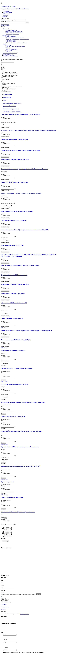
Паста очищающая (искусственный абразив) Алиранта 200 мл (20, 265)
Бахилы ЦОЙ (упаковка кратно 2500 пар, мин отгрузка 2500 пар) (21, 431)
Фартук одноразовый (7, 482)
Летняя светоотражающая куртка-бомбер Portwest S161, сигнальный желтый (24, 169)
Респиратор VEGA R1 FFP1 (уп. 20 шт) (13, 293)
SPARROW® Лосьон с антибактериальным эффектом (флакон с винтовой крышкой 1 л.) (28, 130)
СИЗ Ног (8, 48)
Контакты (26, 8)
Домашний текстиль (8, 54)
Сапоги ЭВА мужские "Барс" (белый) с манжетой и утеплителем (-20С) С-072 (24, 230)
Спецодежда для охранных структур (15, 37)
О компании (4, 8)
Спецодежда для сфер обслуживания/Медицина (17, 39)
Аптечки (4, 84)
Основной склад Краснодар (9, 72)
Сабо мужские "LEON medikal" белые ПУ (14, 303)
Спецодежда (6, 35)
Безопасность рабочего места (10, 53)
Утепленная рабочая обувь (12, 34)
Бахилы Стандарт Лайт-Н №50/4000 (12, 497)
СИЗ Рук (8, 51)
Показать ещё (5, 541)
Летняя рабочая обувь (11, 30)
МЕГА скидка (20, 8)
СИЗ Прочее (9, 50)
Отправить (38, 594)
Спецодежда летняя (11, 41)
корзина (13, 6)
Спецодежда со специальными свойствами (16, 42)
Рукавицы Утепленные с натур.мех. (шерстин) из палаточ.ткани (20, 150)
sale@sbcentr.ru (4, 19)
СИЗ (4, 44)
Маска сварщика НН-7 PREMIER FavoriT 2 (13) (15, 340)
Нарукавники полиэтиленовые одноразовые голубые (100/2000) (20, 466)
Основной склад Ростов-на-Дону (10, 73)
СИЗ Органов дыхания (11, 49)
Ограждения (5, 90)
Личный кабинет (5, 24)
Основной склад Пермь (8, 76)
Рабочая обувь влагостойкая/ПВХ (14, 31)
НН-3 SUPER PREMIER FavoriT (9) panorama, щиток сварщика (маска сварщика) (26, 330)
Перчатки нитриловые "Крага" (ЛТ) (12, 245)
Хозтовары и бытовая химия (10, 56)
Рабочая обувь (6, 28)
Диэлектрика (5, 87)
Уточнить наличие (5, 127)
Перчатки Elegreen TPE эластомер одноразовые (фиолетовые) (20, 447)
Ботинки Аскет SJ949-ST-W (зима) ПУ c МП (14, 139)
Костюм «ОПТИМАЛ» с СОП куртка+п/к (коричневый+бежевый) (21, 193)
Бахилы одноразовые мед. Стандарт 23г (13, 416)
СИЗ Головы (9, 45)
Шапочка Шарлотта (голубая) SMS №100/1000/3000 (17, 368)
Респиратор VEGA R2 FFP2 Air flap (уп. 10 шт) (15, 284)
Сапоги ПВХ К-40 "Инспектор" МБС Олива (14, 182)
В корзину (3, 365)
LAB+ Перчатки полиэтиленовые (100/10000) (14, 384)
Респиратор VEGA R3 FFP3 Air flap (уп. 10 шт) (15, 159)
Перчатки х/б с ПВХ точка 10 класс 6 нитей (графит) (17, 211)
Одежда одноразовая (11, 36)
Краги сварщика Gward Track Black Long (13, 220)
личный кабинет (6, 6)
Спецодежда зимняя (11, 40)
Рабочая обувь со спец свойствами (14, 32)
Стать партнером (5, 606)
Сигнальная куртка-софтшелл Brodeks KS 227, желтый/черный (20, 114)
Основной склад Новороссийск (9, 75)
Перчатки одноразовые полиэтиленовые (13, 350)
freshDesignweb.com (24, 614)
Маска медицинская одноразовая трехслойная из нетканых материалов (23, 402)
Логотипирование (11, 8)
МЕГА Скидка (5, 79)
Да (3, 82)
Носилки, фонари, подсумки (9, 88)
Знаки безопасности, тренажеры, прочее (12, 86)
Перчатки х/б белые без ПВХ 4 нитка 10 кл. (14, 275)
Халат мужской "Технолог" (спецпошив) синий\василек (18, 512)
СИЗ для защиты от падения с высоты (15, 46)
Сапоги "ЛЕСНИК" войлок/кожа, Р (12, 318)
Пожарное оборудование (9, 55)
